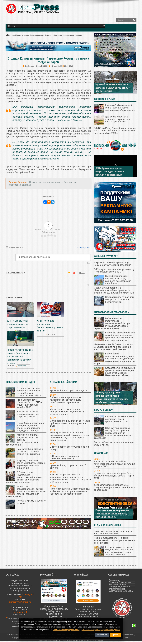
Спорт (18, 35)
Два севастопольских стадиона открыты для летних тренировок (117, 119)
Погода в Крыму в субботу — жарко (31, 502)
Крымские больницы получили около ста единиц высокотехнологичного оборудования (23, 439)
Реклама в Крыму (118, 584)
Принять (115, 635)
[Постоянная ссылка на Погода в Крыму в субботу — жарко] (10, 508)
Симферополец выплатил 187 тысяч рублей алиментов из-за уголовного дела (70, 423)
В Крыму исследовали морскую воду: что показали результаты (114, 270)
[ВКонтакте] (45, 202)
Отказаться (102, 635)
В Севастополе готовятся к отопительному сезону (64, 457)
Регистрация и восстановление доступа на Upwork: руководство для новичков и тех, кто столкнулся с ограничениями (70, 436)
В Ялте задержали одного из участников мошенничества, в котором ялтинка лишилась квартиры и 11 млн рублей (70, 478)
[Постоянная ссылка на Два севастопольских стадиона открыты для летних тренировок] (99, 124)
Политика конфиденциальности (120, 586)
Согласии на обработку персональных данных (101, 630)
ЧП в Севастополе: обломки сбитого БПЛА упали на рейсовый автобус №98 (29, 404)
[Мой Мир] (52, 202)
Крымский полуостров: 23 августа (68, 390)
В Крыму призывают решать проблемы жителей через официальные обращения (31, 464)
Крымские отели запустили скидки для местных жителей (113, 532)
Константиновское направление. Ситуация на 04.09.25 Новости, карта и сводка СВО (112, 513)
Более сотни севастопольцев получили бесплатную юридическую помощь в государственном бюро (114, 358)
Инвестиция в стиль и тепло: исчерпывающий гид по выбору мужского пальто (67, 411)
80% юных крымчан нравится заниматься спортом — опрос (18, 324)
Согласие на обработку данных (121, 591)
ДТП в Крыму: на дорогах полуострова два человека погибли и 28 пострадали (109, 171)
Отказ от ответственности (117, 589)
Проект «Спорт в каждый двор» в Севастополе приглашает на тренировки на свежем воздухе (20, 356)
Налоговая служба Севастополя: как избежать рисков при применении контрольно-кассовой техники (69, 491)
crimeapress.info (20, 612)
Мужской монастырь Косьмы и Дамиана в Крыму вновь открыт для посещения (112, 88)
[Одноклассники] (49, 202)
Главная (11, 35)
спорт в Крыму (23, 366)
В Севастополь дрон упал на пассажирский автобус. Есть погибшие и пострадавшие (65, 400)
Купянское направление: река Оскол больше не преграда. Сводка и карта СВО (114, 475)
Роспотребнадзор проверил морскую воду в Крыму (114, 443)
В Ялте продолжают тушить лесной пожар (69, 448)
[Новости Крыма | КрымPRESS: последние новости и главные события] (32, 13)
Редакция (114, 580)
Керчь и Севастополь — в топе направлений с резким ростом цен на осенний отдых (114, 540)
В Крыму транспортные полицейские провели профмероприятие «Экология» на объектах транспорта (111, 397)
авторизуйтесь (83, 247)
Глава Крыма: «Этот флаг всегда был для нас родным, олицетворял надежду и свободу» (31, 427)
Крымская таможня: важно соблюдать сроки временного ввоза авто (119, 419)
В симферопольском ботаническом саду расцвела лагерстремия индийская (118, 280)
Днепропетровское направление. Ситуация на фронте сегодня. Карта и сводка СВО (114, 487)
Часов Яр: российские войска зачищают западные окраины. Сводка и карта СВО (114, 464)
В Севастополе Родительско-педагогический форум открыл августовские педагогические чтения (24, 477)
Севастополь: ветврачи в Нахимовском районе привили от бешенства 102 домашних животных (114, 290)
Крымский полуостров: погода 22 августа (68, 466)
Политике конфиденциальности (66, 630)
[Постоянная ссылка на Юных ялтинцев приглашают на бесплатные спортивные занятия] (50, 316)
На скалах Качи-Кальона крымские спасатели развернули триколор (30, 451)
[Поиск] (134, 20)
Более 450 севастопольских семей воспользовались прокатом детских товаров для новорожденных (26, 491)
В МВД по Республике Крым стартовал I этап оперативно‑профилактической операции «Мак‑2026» (115, 130)
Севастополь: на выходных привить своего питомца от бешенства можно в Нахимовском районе (120, 372)
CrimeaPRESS (41, 66)
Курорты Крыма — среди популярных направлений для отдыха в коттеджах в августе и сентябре (119, 551)
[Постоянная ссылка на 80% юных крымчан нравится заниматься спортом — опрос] (20, 316)
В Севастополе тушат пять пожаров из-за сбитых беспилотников (119, 299)
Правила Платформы (120, 582)
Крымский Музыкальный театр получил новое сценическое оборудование (120, 108)
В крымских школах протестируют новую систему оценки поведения (112, 263)
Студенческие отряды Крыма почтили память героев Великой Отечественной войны (29, 392)
